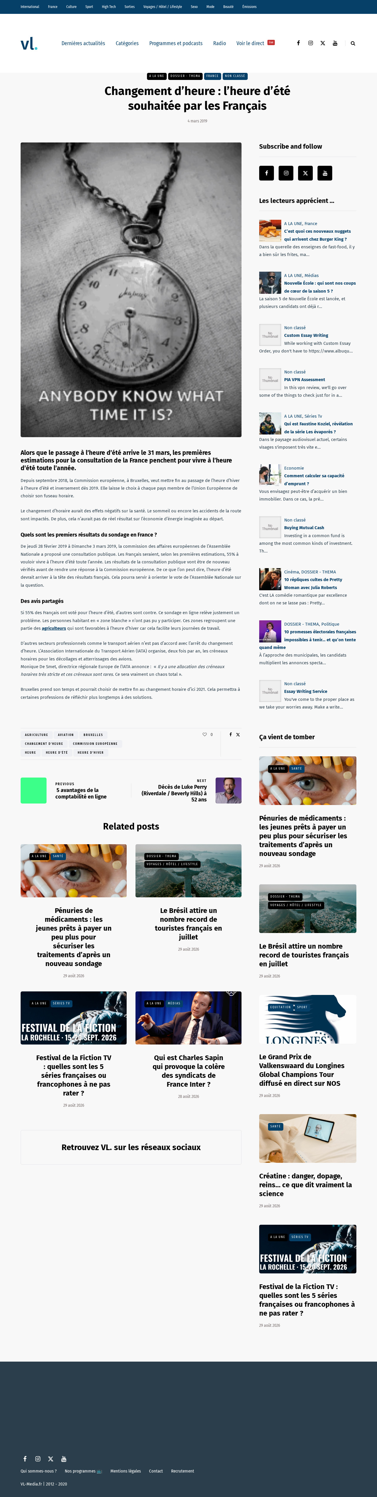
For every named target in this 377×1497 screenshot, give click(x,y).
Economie (294, 468)
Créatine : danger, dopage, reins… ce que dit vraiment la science (305, 1185)
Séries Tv (61, 1003)
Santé (58, 856)
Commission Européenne (95, 744)
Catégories (127, 43)
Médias (174, 1003)
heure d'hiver (91, 753)
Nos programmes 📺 (83, 1471)
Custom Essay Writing (306, 335)
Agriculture (36, 735)
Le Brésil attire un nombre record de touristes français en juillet (304, 955)
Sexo (194, 7)
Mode (210, 7)
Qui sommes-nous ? (39, 1471)
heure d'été (57, 753)
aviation (66, 735)
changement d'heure (44, 744)
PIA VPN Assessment (304, 379)
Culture (71, 7)
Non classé (235, 76)
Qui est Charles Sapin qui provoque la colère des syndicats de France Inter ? (189, 1071)
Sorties (130, 7)
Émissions (249, 7)
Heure (30, 753)
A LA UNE (156, 76)
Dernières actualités (83, 43)
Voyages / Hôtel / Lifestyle (162, 7)
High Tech (109, 7)
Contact (156, 1471)
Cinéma (291, 572)
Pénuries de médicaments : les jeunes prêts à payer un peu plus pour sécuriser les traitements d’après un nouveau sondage (74, 937)
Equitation (280, 1007)
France (52, 7)
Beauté (228, 7)
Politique (330, 624)
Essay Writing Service (305, 691)
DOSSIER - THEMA (185, 76)
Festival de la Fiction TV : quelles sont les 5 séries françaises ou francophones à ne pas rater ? (73, 1075)
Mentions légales (125, 1471)
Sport (89, 7)
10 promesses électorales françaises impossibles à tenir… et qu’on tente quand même (307, 639)
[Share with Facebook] (230, 735)
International (30, 7)
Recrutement (182, 1471)
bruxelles (93, 735)
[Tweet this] (238, 735)
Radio (219, 43)
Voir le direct (255, 43)
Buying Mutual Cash (304, 527)
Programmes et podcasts (176, 43)
